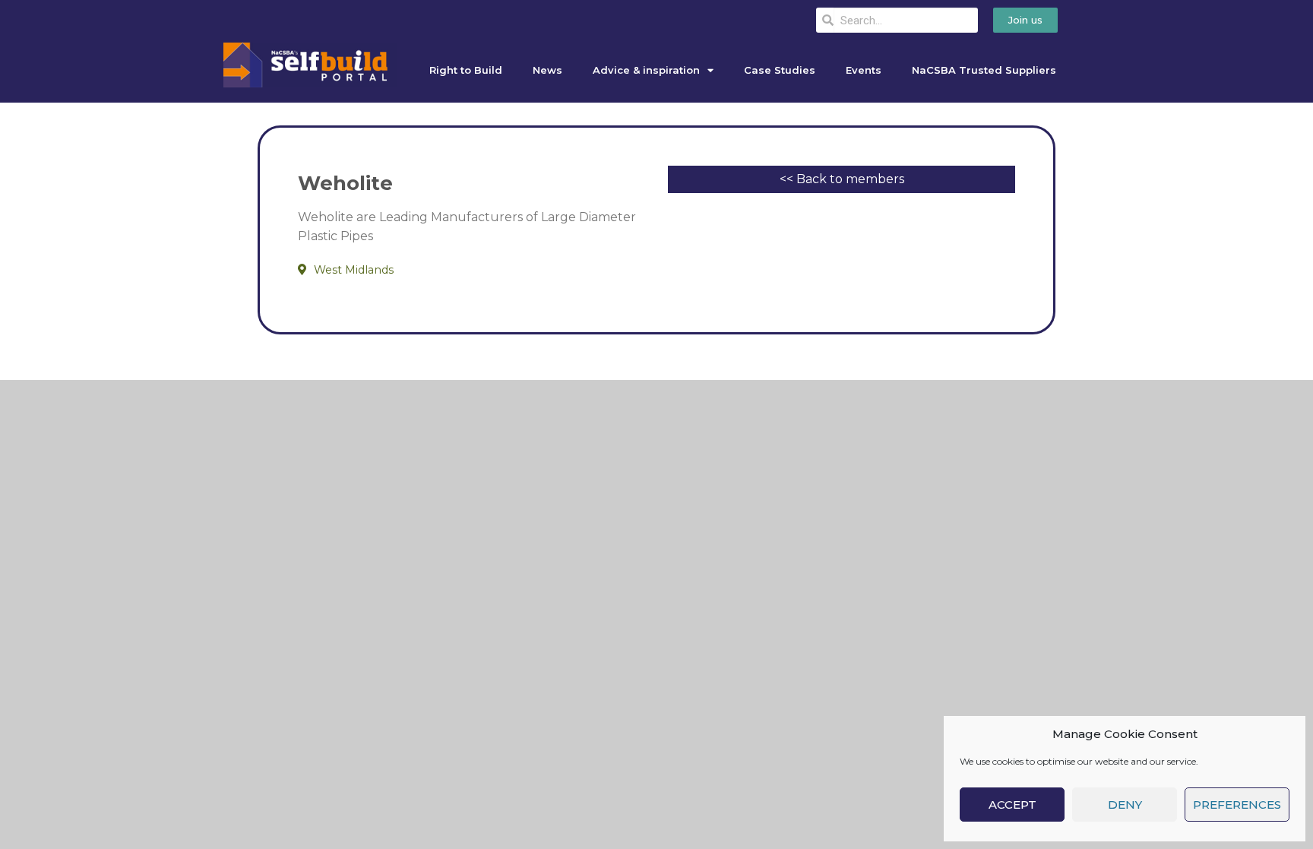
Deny (1125, 804)
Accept (1012, 804)
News (547, 70)
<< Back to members (842, 179)
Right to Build (465, 70)
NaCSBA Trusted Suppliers (984, 70)
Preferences (1237, 804)
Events (863, 70)
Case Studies (779, 70)
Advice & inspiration (646, 70)
